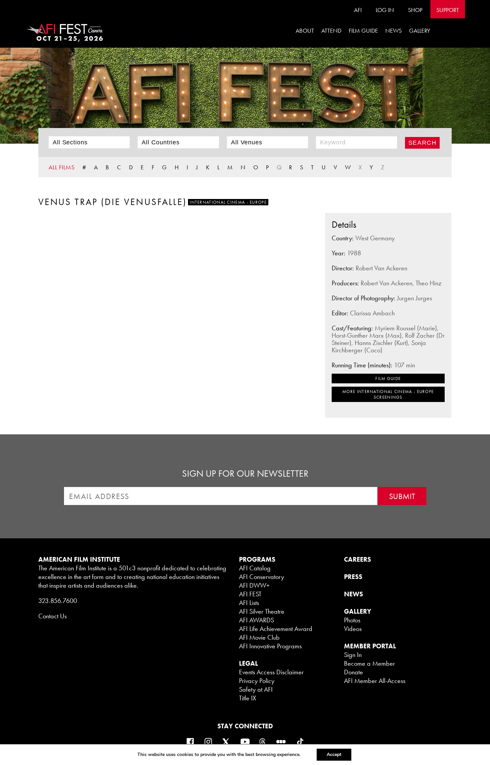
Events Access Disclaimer (271, 672)
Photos (352, 620)
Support (447, 10)
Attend (331, 30)
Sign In (353, 654)
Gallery (419, 30)
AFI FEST (250, 594)
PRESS (353, 576)
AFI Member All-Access (374, 680)
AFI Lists (249, 602)
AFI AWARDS (256, 620)
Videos (353, 628)
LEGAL (248, 663)
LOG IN (385, 10)
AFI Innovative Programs (270, 646)
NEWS (353, 594)
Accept (334, 754)
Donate (353, 672)
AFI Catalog (255, 568)
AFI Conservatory (261, 576)
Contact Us (52, 616)
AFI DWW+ (254, 585)
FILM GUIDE (363, 30)
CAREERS (357, 559)
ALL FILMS (62, 167)
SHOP (415, 10)
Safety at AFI (256, 689)
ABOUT (305, 30)
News (393, 30)
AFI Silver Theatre (261, 611)
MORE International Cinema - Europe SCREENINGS (388, 394)
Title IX (247, 698)
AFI (358, 10)
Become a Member (369, 663)
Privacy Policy (256, 680)
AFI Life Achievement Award (275, 628)
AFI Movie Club (259, 637)
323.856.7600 (57, 600)
